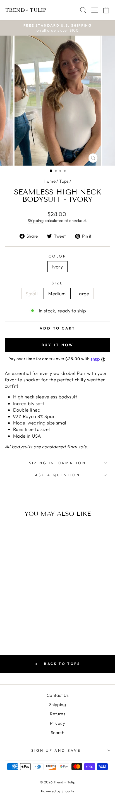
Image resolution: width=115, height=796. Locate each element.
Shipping (36, 220)
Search (57, 732)
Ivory (57, 267)
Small (32, 293)
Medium (57, 293)
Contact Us (57, 695)
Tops (64, 181)
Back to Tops (61, 664)
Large (82, 293)
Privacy (57, 723)
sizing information (57, 463)
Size (57, 283)
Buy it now (58, 345)
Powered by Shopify (57, 791)
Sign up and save (56, 750)
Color (58, 256)
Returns (57, 713)
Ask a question (57, 475)
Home (50, 181)
